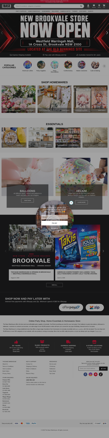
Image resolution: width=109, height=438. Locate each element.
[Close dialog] (71, 202)
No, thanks (54, 229)
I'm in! (54, 223)
